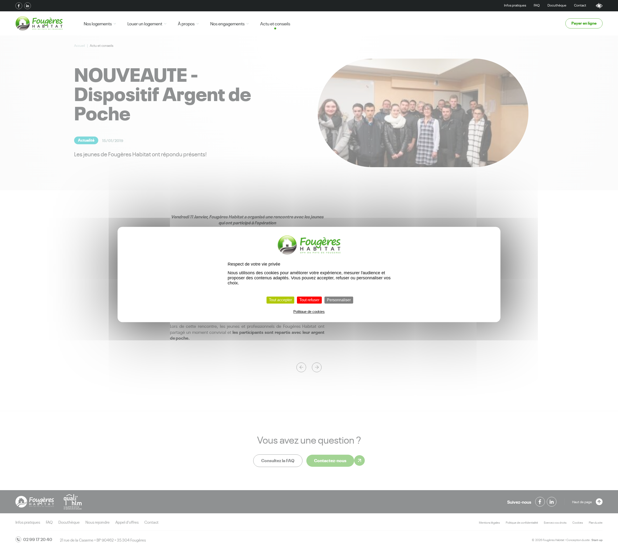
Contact (580, 5)
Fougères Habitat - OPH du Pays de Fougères (39, 23)
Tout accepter (280, 300)
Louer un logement (144, 23)
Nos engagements (227, 23)
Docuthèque (557, 5)
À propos (186, 23)
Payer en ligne (584, 23)
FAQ (537, 5)
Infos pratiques (515, 5)
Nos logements (98, 23)
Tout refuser (309, 300)
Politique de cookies (309, 312)
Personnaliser (339, 300)
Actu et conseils (275, 23)
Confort (599, 5)
